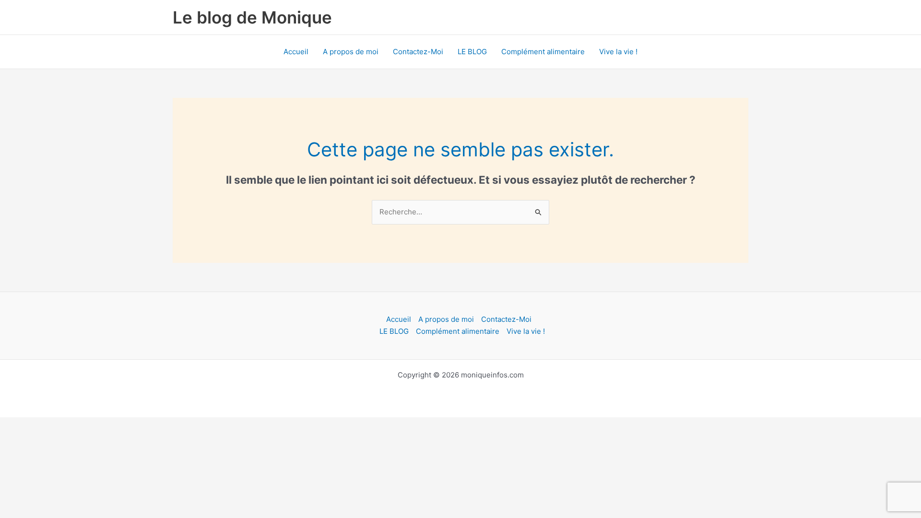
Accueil (295, 51)
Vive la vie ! (618, 51)
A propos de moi (350, 51)
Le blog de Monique (252, 17)
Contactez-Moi (418, 51)
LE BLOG (472, 51)
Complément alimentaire (543, 51)
